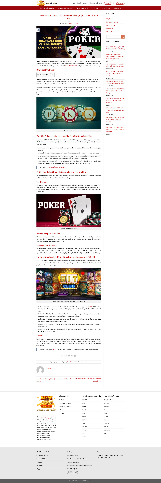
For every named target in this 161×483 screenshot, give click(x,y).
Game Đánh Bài (82, 8)
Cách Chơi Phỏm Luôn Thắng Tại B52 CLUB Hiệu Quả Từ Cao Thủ (114, 73)
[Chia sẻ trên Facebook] (62, 356)
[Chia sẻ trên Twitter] (65, 356)
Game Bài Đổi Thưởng (71, 65)
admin (76, 23)
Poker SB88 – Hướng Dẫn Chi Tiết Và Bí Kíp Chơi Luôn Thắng (115, 48)
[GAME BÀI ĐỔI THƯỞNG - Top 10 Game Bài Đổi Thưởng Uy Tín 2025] (50, 3)
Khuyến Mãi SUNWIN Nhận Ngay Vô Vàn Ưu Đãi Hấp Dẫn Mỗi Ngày (115, 129)
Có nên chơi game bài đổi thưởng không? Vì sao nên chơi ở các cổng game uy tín (115, 56)
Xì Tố (54, 350)
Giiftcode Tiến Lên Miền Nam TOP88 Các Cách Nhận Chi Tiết (115, 82)
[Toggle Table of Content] (51, 74)
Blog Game (117, 8)
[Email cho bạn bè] (69, 356)
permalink (85, 362)
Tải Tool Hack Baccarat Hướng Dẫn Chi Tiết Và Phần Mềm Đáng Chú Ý (115, 100)
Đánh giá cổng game (65, 8)
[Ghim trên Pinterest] (72, 356)
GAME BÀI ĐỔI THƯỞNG (47, 8)
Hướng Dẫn (94, 8)
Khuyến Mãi (106, 8)
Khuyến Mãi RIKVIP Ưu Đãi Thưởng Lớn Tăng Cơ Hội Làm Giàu (115, 110)
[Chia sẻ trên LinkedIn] (75, 356)
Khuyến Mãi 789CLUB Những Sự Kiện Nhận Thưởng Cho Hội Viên (115, 120)
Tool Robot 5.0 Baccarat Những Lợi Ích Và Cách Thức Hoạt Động (115, 91)
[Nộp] (123, 37)
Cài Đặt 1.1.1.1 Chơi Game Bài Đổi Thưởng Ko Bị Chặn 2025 (115, 65)
